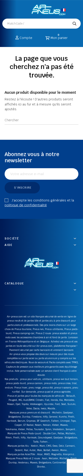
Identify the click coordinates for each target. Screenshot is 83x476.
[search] (74, 24)
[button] (23, 9)
